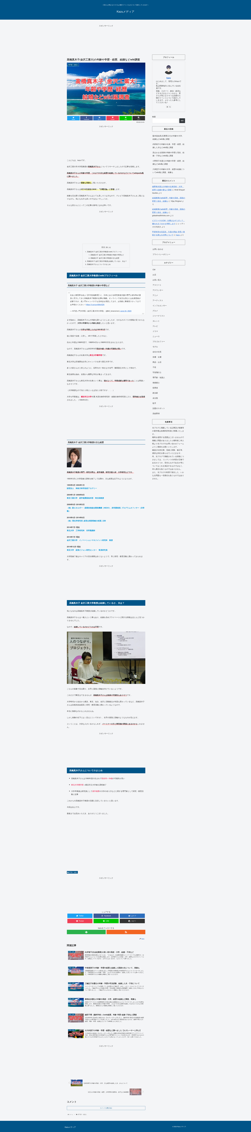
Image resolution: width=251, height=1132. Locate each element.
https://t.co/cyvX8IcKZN (95, 304)
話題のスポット (159, 408)
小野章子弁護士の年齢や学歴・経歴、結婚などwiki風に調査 (168, 162)
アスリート (157, 285)
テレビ (155, 326)
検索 (154, 116)
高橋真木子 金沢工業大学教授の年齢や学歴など (107, 255)
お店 (154, 274)
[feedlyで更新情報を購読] (86, 932)
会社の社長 (157, 351)
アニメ (155, 295)
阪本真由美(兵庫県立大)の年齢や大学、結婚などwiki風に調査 (168, 137)
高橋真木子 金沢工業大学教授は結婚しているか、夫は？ (107, 261)
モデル (155, 346)
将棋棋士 (156, 382)
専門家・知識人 (73, 872)
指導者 (155, 387)
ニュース (156, 336)
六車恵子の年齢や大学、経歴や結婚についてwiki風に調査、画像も (168, 170)
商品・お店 (157, 362)
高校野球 (156, 413)
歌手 (154, 403)
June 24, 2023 (125, 311)
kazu (168, 77)
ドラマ (155, 331)
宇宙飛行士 (157, 372)
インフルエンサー (160, 305)
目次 (103, 247)
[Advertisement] (106, 41)
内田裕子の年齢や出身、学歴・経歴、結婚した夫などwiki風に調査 (168, 145)
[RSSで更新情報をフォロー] (125, 932)
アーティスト (158, 300)
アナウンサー (158, 290)
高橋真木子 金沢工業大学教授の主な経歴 (104, 258)
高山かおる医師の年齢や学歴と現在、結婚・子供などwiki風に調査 (168, 154)
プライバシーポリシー (161, 254)
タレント (156, 321)
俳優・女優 (157, 357)
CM (154, 269)
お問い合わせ (158, 249)
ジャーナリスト (159, 315)
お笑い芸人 (157, 279)
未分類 (155, 398)
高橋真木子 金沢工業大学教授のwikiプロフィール (104, 251)
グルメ (155, 310)
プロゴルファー (159, 341)
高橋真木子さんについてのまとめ (99, 264)
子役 (154, 367)
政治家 (155, 392)
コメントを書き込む (106, 1108)
